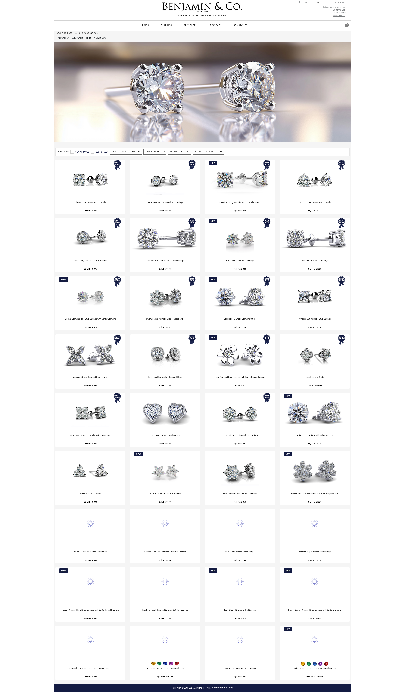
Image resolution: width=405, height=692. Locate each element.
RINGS (145, 25)
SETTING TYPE (177, 151)
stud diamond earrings (86, 33)
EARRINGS (166, 25)
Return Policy (227, 688)
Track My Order (339, 13)
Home (58, 33)
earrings (68, 33)
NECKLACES (215, 25)
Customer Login (340, 10)
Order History (339, 16)
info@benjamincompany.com (334, 7)
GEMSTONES (240, 25)
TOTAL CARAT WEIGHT (206, 151)
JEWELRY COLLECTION (123, 151)
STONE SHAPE (153, 151)
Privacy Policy (216, 688)
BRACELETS (190, 25)
